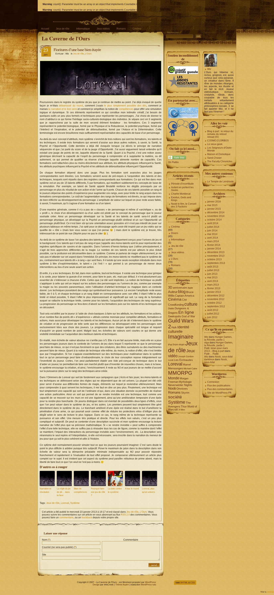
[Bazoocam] (183, 135)
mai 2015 (212, 205)
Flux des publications (218, 385)
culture (190, 304)
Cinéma (137, 28)
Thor (184, 406)
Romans (121, 28)
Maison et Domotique (218, 154)
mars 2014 (213, 241)
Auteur (173, 292)
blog (182, 291)
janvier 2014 (214, 248)
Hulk (174, 327)
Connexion (213, 382)
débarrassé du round (71, 105)
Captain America (184, 295)
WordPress (150, 582)
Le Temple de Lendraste (220, 181)
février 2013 (213, 288)
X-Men (182, 409)
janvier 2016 (214, 201)
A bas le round (132, 488)
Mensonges (175, 368)
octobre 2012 (214, 302)
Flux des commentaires (219, 389)
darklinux (209, 359)
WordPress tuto (148, 584)
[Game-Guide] (183, 117)
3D (170, 287)
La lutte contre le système (115, 490)
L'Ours (88, 53)
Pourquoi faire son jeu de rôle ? (98, 491)
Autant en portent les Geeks (182, 189)
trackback (87, 517)
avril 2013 (212, 281)
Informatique (83, 28)
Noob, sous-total (224, 356)
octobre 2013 (214, 259)
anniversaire (180, 287)
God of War (188, 316)
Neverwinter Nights (180, 385)
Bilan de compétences (80, 490)
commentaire (66, 517)
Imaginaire (180, 337)
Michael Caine (190, 368)
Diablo (171, 308)
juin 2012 (212, 317)
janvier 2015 (214, 208)
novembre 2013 (215, 255)
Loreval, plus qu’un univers (148, 490)
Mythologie (185, 381)
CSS (192, 582)
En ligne (186, 312)
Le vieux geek (214, 144)
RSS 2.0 (125, 514)
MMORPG (180, 373)
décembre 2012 (215, 295)
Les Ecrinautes (183, 359)
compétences (126, 109)
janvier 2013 (214, 292)
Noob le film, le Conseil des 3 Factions (183, 205)
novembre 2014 (215, 216)
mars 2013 (213, 284)
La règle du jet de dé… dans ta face (63, 491)
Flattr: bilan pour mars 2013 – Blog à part (216, 349)
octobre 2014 (214, 219)
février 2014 (213, 245)
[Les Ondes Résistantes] (183, 87)
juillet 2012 (213, 313)
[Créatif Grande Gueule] (183, 73)
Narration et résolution (45, 490)
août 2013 (212, 266)
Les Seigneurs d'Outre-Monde (219, 149)
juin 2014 (212, 230)
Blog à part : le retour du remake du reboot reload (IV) (220, 134)
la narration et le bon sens (62, 109)
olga (206, 342)
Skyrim (185, 392)
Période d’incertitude (182, 183)
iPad (170, 344)
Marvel (187, 364)
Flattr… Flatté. (211, 353)
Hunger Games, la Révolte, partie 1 (218, 338)
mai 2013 (212, 277)
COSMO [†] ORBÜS (218, 140)
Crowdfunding (176, 304)
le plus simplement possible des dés (125, 105)
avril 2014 (212, 237)
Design (96, 584)
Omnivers (182, 388)
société (175, 397)
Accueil (45, 28)
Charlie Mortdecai (181, 193)
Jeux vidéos (103, 28)
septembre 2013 (216, 263)
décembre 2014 (215, 212)
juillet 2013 (213, 270)
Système (75, 503)
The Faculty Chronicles (219, 161)
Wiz (209, 69)
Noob (172, 388)
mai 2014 (212, 234)
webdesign (270, 592)
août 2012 (212, 310)
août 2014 (212, 223)
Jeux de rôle (62, 28)
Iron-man (179, 344)
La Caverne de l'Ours (66, 38)
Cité (184, 299)
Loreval (65, 503)
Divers (174, 233)
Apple (190, 288)
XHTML (184, 582)
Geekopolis (174, 316)
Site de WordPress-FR (219, 392)
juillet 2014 (213, 227)
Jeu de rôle (78, 53)
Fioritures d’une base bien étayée (77, 49)
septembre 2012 (216, 306)
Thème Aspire (122, 584)
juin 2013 (212, 273)
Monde (173, 378)
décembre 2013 (215, 252)
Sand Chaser (214, 157)
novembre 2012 (215, 299)
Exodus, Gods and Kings (181, 199)
